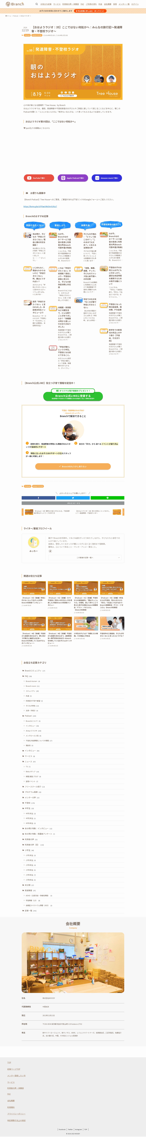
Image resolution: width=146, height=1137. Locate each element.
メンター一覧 (124, 4)
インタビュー (32, 726)
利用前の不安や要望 (34, 701)
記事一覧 (30, 910)
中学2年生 (31, 818)
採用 (115, 4)
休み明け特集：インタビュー (38, 828)
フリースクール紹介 (35, 786)
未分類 (29, 885)
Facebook (62, 1129)
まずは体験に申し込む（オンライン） (90, 11)
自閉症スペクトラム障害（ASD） (39, 905)
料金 (100, 4)
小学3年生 (31, 865)
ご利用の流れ (91, 4)
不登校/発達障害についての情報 (39, 740)
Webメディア (32, 771)
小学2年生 (31, 860)
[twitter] (50, 551)
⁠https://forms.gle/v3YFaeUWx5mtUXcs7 (40, 206)
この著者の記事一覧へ (85, 557)
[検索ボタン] (36, 4)
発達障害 (30, 890)
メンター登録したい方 (16, 1075)
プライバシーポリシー (16, 1113)
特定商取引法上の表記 (16, 1120)
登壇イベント (32, 781)
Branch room (32, 686)
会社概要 (107, 4)
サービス (57, 4)
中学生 (29, 808)
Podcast (27, 35)
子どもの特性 (32, 705)
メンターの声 (32, 797)
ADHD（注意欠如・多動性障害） (39, 895)
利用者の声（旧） (34, 844)
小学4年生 (31, 870)
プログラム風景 (33, 792)
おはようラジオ (37, 35)
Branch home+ (33, 681)
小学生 (29, 850)
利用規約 (11, 1107)
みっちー (34, 551)
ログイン (135, 4)
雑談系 (29, 745)
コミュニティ (32, 691)
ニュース (30, 761)
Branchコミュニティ (35, 670)
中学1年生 (31, 813)
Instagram (78, 1129)
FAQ (82, 4)
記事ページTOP (13, 1069)
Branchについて (33, 721)
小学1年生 (31, 855)
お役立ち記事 (45, 4)
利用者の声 (31, 839)
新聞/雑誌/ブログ (33, 776)
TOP (9, 1062)
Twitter (70, 1129)
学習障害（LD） (33, 900)
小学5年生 (31, 875)
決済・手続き (32, 710)
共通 (29, 696)
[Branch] (14, 4)
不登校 (30, 802)
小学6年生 (31, 880)
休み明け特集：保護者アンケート (40, 833)
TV (28, 766)
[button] (38, 498)
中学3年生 (31, 823)
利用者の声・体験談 (70, 4)
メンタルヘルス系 (33, 735)
